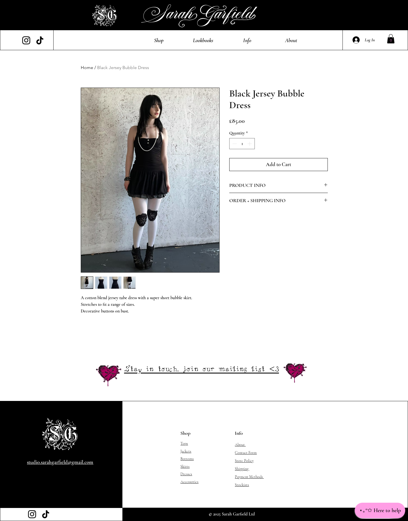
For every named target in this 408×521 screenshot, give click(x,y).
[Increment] (250, 143)
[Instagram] (26, 40)
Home (87, 67)
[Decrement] (234, 143)
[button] (159, 40)
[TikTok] (39, 40)
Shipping (242, 468)
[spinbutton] (242, 143)
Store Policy (244, 460)
